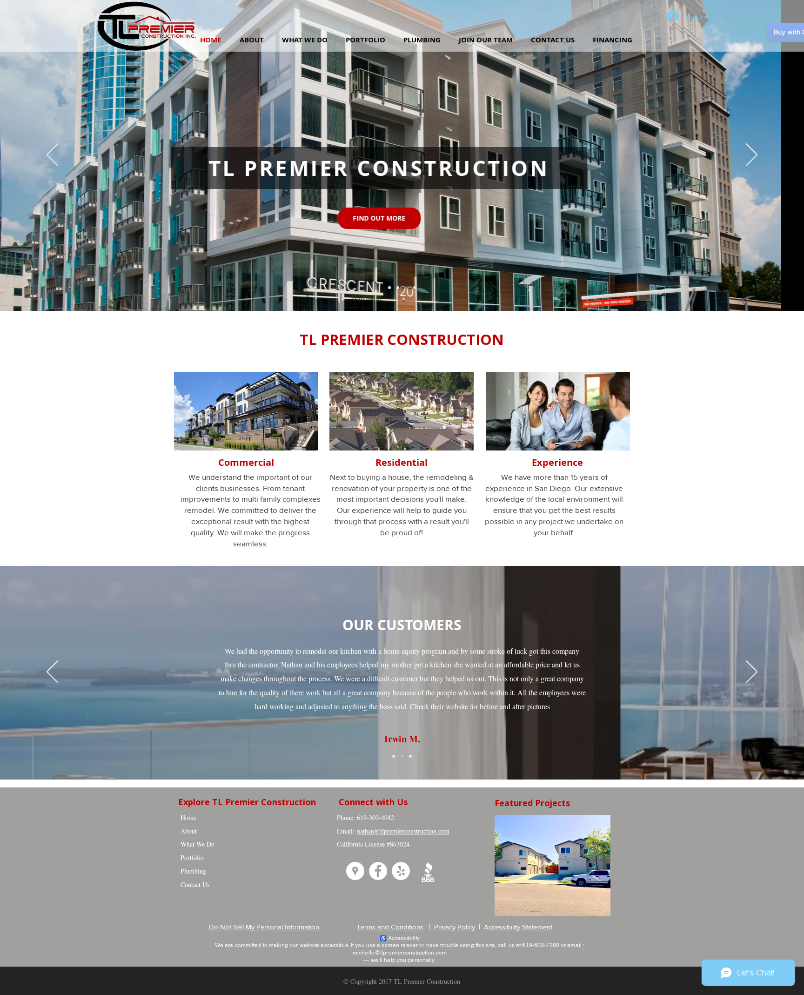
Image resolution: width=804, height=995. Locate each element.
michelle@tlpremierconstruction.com (400, 952)
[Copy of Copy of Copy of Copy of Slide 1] (414, 287)
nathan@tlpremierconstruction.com (403, 831)
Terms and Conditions (389, 927)
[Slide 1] (393, 756)
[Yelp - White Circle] (401, 871)
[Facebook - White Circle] (378, 871)
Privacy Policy (454, 927)
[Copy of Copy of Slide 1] (389, 287)
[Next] (751, 155)
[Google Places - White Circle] (355, 871)
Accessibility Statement (518, 927)
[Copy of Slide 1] (402, 756)
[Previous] (52, 155)
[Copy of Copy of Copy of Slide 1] (397, 287)
